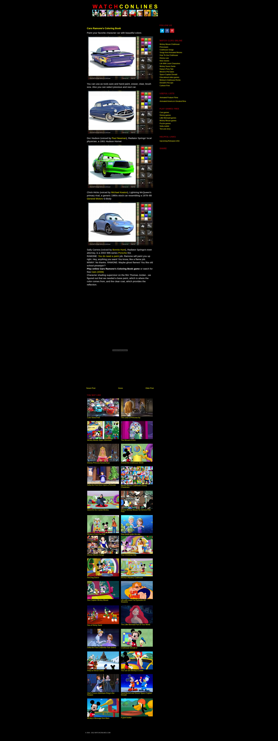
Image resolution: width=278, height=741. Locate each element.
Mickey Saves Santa (167, 66)
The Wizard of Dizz (128, 440)
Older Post (150, 388)
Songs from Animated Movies (171, 52)
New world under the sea (130, 534)
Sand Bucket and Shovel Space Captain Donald (136, 694)
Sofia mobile (164, 126)
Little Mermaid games (168, 118)
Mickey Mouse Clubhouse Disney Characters (134, 486)
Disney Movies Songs (95, 555)
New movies (164, 61)
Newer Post (90, 388)
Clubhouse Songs (167, 50)
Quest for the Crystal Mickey (98, 510)
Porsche (122, 253)
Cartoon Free (165, 86)
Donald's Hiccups (166, 83)
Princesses (164, 47)
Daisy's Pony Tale (166, 69)
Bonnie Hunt (119, 249)
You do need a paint (108, 256)
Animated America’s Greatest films (173, 101)
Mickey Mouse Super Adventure (99, 440)
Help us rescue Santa (95, 670)
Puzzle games (165, 123)
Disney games (165, 115)
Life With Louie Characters (170, 63)
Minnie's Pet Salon (167, 72)
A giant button (126, 717)
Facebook (167, 31)
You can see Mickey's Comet (132, 670)
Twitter (162, 31)
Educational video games (169, 77)
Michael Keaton (119, 192)
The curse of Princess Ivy (130, 417)
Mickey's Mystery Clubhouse (132, 577)
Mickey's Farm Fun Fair (96, 534)
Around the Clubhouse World (132, 463)
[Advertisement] (120, 304)
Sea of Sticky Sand (94, 625)
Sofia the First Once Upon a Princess (101, 485)
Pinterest (172, 31)
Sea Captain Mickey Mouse (97, 600)
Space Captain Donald (168, 74)
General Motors (95, 198)
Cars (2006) (98, 272)
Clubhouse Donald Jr (129, 648)
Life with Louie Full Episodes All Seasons (133, 601)
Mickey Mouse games (168, 121)
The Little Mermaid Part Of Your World (135, 624)
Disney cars (164, 58)
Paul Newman (119, 138)
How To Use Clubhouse (169, 55)
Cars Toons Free (93, 417)
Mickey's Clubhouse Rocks (170, 80)
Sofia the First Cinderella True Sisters (101, 647)
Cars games (164, 112)
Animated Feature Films (169, 97)
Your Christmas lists (128, 555)
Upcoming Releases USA (170, 141)
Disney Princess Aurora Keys (98, 463)
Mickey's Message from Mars (98, 718)
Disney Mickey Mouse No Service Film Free (136, 510)
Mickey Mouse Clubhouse (170, 44)
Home (120, 388)
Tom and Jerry (165, 129)
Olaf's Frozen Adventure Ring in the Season (100, 694)
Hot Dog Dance (93, 577)
